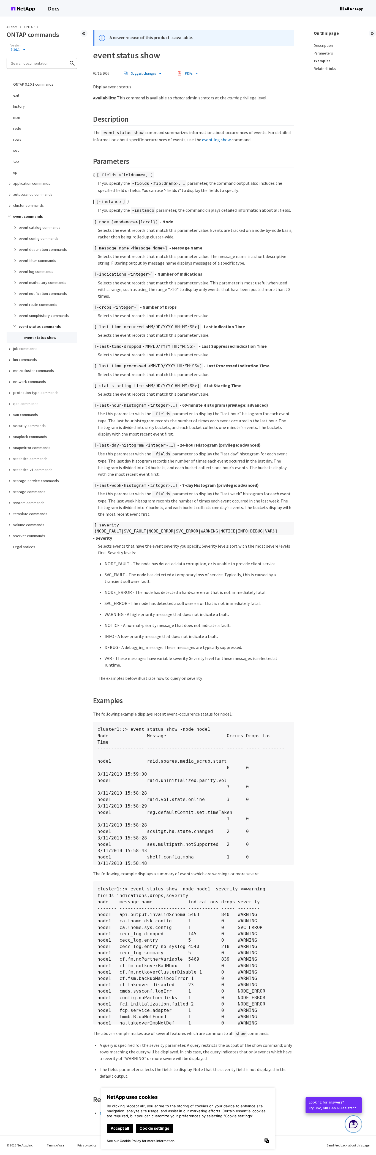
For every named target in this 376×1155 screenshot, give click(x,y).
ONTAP (29, 27)
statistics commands (30, 458)
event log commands (36, 271)
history (19, 106)
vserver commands (29, 535)
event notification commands (43, 293)
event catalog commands (40, 227)
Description (323, 45)
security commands (29, 425)
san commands (25, 414)
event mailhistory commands (42, 282)
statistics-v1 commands (33, 469)
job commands (25, 348)
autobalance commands (33, 194)
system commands (29, 502)
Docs (53, 8)
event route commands (38, 304)
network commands (29, 381)
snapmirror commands (31, 447)
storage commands (29, 491)
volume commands (28, 524)
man (16, 117)
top (16, 161)
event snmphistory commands (44, 315)
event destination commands (43, 249)
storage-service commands (36, 480)
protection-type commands (36, 392)
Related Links (325, 68)
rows (17, 139)
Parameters (323, 53)
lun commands (25, 359)
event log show (216, 139)
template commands (30, 513)
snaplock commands (30, 436)
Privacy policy (87, 1145)
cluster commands (28, 205)
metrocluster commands (33, 370)
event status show (40, 337)
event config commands (39, 238)
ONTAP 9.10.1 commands (33, 84)
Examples (322, 60)
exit (16, 95)
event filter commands (37, 260)
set (16, 150)
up (15, 172)
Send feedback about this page (348, 1145)
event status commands (40, 326)
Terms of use (55, 1145)
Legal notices (24, 546)
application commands (31, 183)
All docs (12, 27)
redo (17, 128)
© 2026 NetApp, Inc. (20, 1145)
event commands (28, 216)
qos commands (26, 403)
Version (15, 45)
